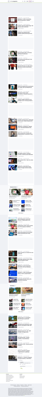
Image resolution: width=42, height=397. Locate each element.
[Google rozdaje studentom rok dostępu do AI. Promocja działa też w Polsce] (13, 100)
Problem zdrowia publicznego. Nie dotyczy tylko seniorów (25, 26)
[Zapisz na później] (31, 22)
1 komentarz (20, 68)
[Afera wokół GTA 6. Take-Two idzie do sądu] (13, 161)
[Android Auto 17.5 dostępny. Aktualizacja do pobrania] (15, 290)
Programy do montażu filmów (9, 377)
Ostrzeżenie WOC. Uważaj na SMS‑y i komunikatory (23, 338)
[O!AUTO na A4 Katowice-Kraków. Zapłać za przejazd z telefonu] (23, 304)
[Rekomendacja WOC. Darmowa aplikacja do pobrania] (13, 53)
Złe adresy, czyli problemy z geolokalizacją (25, 295)
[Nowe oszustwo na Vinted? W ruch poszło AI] (13, 253)
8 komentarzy (20, 360)
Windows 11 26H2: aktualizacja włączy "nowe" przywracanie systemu (28, 201)
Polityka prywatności (17, 386)
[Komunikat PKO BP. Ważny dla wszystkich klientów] (13, 280)
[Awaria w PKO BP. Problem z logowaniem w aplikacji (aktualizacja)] (13, 351)
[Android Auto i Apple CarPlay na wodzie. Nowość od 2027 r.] (23, 308)
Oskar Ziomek (25, 349)
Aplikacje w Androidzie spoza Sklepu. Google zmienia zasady (25, 167)
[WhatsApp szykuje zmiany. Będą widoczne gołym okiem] (13, 260)
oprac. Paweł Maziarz (26, 98)
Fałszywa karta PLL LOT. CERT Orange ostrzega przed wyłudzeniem (28, 209)
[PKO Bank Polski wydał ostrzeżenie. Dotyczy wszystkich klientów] (13, 94)
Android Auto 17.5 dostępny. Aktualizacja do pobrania (13, 295)
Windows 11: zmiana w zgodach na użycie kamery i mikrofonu (25, 358)
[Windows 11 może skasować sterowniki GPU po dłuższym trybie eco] (13, 266)
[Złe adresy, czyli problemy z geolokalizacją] (27, 290)
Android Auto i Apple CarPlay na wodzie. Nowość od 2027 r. (28, 308)
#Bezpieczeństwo (13, 187)
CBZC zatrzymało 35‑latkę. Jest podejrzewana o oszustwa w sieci (25, 133)
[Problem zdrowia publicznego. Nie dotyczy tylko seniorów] (13, 26)
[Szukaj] (22, 1)
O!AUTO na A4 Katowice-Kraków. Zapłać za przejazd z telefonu (28, 304)
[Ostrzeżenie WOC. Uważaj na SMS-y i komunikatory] (13, 338)
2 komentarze (20, 35)
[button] (33, 1)
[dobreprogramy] (14, 1)
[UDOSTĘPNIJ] (32, 22)
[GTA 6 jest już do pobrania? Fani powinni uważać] (13, 60)
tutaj (24, 395)
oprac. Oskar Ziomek (26, 17)
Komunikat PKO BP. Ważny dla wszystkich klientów (24, 279)
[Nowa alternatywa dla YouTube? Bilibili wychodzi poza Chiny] (13, 233)
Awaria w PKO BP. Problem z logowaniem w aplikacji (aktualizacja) (24, 352)
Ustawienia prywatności (24, 386)
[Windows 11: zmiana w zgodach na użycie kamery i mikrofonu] (13, 358)
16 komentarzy (21, 228)
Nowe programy (8, 381)
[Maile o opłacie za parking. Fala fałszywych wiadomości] (11, 308)
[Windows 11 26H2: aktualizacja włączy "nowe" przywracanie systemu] (23, 201)
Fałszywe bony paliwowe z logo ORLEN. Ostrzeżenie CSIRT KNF (28, 205)
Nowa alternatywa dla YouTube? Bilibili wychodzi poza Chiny (25, 233)
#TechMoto (12, 285)
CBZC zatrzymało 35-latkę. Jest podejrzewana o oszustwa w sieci (16, 201)
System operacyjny (22, 377)
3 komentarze (20, 122)
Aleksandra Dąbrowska (26, 24)
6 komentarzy (20, 275)
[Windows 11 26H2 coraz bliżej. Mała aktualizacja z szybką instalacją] (13, 20)
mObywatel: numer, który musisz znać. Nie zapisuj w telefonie (26, 196)
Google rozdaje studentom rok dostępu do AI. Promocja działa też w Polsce (25, 100)
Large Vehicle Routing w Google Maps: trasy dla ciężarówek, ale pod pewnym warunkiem (16, 304)
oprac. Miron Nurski (26, 118)
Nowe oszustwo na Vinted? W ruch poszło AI (25, 253)
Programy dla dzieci (8, 379)
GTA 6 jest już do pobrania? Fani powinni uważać (25, 60)
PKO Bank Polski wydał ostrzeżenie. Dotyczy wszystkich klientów (25, 94)
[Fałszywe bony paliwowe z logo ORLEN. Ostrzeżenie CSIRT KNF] (23, 205)
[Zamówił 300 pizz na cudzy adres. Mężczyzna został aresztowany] (13, 67)
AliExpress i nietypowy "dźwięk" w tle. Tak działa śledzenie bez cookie (25, 127)
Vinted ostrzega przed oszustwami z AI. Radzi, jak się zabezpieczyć (25, 87)
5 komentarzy (20, 268)
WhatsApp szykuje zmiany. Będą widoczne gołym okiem (25, 259)
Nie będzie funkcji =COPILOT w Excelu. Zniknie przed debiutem (25, 154)
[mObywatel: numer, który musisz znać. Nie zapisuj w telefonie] (27, 192)
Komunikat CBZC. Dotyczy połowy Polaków (25, 344)
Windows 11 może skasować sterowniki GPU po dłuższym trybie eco (24, 267)
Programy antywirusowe (9, 378)
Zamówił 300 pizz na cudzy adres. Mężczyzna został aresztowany (25, 66)
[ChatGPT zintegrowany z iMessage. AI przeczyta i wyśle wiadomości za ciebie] (13, 121)
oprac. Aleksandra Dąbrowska (27, 64)
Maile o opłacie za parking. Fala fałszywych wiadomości (16, 308)
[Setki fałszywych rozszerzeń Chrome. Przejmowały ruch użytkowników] (11, 210)
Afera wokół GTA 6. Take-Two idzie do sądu (25, 160)
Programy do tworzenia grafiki (9, 380)
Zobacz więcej (20, 311)
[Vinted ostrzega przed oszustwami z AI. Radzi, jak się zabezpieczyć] (13, 87)
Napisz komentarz (21, 28)
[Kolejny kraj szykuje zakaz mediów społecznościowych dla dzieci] (13, 33)
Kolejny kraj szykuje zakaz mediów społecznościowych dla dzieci (25, 33)
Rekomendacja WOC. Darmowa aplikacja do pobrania (25, 53)
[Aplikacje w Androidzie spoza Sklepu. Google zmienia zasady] (13, 167)
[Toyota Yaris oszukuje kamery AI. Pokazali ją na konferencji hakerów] (23, 300)
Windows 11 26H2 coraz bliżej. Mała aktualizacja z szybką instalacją (24, 20)
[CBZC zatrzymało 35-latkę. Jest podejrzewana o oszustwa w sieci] (13, 134)
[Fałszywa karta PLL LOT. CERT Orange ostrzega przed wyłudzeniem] (23, 210)
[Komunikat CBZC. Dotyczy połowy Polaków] (13, 345)
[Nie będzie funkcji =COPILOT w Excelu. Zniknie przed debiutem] (13, 154)
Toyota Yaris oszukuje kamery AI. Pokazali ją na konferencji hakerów (29, 300)
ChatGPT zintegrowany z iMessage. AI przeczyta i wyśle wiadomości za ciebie (25, 121)
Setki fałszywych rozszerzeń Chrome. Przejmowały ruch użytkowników (16, 209)
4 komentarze (20, 221)
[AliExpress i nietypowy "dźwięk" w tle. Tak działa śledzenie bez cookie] (13, 127)
